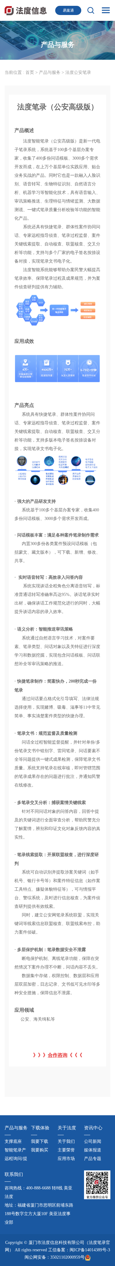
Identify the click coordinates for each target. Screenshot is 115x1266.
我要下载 (39, 1141)
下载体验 (40, 1127)
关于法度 (67, 1127)
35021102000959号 (67, 1257)
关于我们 (66, 1141)
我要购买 (39, 1150)
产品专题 (92, 1158)
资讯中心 (93, 1127)
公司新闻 (92, 1141)
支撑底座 (13, 1141)
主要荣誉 (66, 1150)
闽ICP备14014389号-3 (90, 1250)
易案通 (68, 10)
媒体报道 (92, 1150)
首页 (29, 72)
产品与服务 (50, 72)
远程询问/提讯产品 (16, 1159)
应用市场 (66, 1158)
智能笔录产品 (15, 1151)
